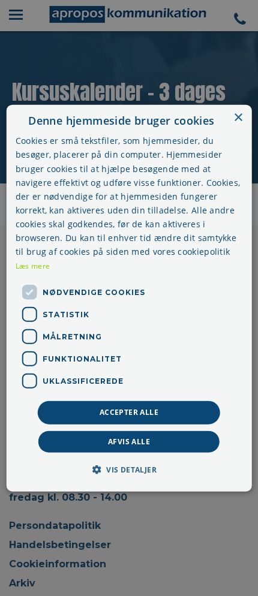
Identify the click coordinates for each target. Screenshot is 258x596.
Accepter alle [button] (129, 412)
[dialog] (129, 298)
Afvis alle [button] (129, 441)
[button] (129, 469)
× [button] (237, 117)
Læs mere (33, 266)
